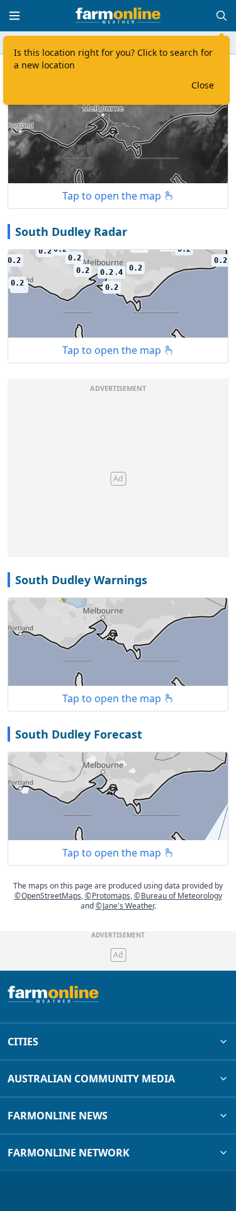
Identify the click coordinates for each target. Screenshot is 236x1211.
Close (202, 85)
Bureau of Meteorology (178, 895)
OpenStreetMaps (47, 895)
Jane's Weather (125, 905)
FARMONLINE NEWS (58, 1116)
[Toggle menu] (14, 15)
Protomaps (107, 895)
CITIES (23, 1041)
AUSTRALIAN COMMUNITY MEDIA (91, 1079)
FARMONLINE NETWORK (69, 1153)
